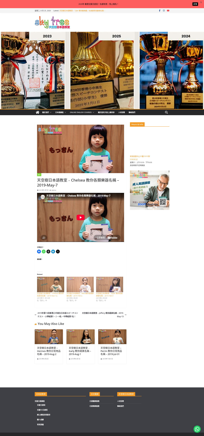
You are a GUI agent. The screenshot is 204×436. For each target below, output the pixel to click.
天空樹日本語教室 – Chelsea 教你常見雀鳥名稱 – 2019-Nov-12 (50, 294)
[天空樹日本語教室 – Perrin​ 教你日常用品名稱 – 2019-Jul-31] (112, 331)
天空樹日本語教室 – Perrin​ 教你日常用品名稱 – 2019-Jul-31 (111, 351)
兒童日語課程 (40, 401)
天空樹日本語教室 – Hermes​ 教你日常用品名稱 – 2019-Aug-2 (49, 351)
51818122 (134, 159)
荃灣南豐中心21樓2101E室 (140, 156)
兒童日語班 (41, 405)
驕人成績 (40, 419)
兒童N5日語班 (42, 410)
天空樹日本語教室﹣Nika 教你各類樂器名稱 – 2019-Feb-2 (80, 294)
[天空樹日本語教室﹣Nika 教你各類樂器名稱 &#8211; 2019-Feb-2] (80, 284)
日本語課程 (59, 112)
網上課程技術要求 (43, 415)
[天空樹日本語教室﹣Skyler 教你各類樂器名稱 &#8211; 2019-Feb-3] (109, 284)
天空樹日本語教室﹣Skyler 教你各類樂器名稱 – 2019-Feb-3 (109, 294)
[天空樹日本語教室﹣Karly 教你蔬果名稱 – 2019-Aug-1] (80, 331)
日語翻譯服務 (94, 401)
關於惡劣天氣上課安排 (106, 112)
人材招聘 (121, 112)
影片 (39, 174)
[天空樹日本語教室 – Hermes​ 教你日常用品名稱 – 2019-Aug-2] (49, 331)
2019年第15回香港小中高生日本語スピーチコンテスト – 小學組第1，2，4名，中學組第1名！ (58, 315)
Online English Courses (81, 112)
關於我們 (45, 112)
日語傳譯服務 (94, 406)
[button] (50, 112)
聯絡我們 (132, 112)
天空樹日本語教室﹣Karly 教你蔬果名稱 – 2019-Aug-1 (80, 351)
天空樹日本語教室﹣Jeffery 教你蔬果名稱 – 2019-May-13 (103, 315)
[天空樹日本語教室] (37, 112)
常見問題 (40, 424)
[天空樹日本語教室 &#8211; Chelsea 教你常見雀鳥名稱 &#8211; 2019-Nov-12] (50, 284)
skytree (53, 190)
